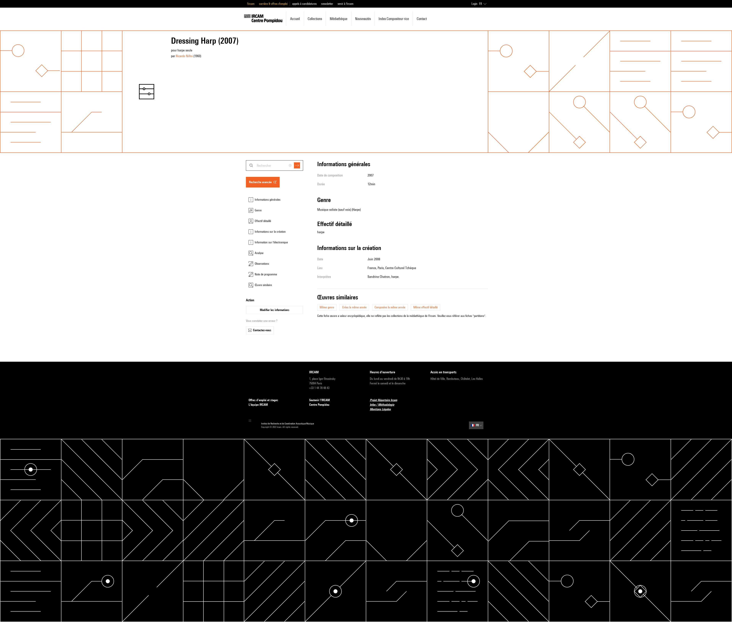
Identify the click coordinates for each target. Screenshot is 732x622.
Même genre (327, 307)
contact (422, 19)
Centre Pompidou (319, 404)
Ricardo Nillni (184, 56)
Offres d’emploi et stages (263, 400)
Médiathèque (338, 19)
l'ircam (250, 4)
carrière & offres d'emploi (273, 4)
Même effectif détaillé (425, 307)
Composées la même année (390, 307)
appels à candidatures (304, 4)
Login (474, 4)
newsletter (327, 4)
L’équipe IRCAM (258, 404)
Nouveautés (363, 19)
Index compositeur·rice (394, 19)
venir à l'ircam (345, 4)
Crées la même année (354, 307)
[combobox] (274, 165)
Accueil (295, 19)
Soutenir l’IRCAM (319, 400)
